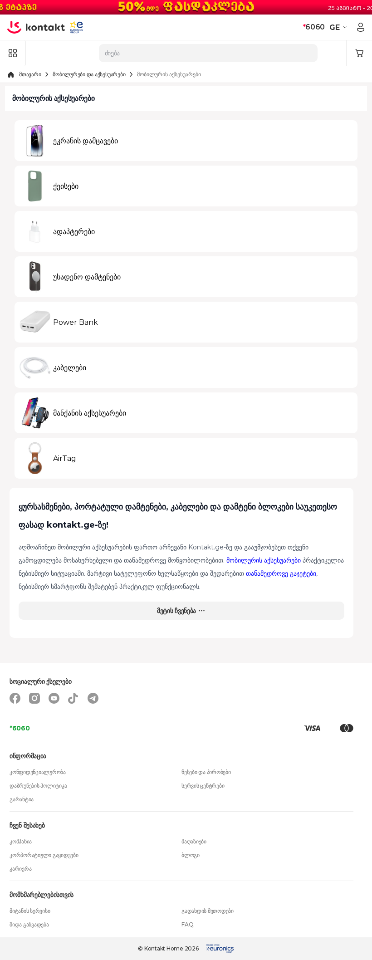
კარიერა (20, 868)
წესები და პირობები (206, 772)
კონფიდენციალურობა (38, 772)
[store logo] (36, 27)
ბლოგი (190, 855)
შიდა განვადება (29, 924)
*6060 (20, 728)
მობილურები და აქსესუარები (89, 74)
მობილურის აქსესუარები (263, 560)
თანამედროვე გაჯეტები (281, 573)
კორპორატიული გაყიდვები (44, 855)
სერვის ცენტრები (202, 785)
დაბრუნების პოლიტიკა (38, 785)
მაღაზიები (193, 841)
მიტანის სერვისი (30, 910)
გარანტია (22, 799)
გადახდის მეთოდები (207, 910)
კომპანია (21, 841)
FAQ (187, 924)
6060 (314, 27)
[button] (339, 27)
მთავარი (30, 74)
